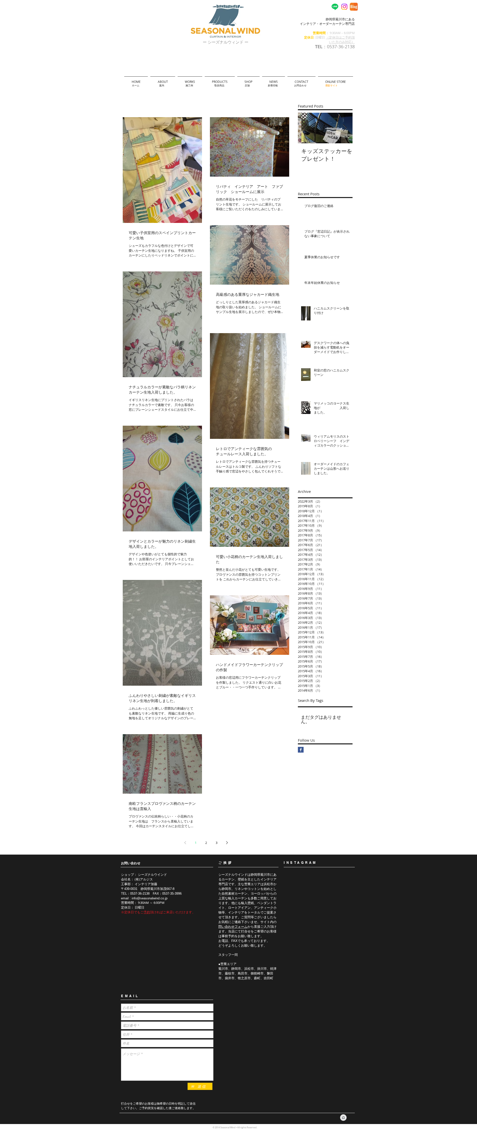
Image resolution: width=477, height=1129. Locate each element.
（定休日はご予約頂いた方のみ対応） (340, 39)
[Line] (335, 7)
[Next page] (226, 842)
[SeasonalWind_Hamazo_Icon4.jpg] (354, 7)
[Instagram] (344, 7)
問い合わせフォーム (232, 926)
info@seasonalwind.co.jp (149, 898)
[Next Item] (344, 128)
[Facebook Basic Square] (301, 750)
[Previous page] (185, 842)
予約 (147, 912)
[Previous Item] (306, 128)
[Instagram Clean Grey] (343, 1117)
